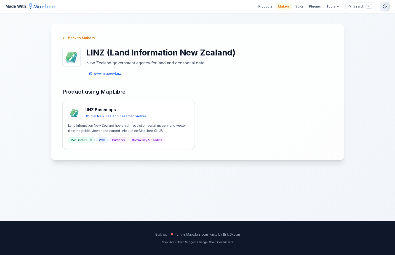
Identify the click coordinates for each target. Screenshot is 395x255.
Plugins (315, 6)
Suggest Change (196, 242)
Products (265, 6)
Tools (330, 6)
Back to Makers (81, 38)
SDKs (299, 6)
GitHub (179, 242)
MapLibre (168, 242)
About (212, 242)
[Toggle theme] (385, 6)
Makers (284, 6)
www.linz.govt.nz (107, 73)
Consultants (225, 242)
